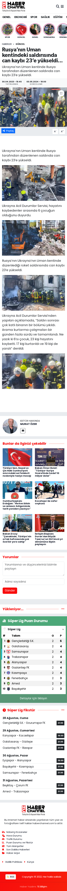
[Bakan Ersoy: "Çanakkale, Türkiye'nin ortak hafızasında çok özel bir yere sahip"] (17, 523)
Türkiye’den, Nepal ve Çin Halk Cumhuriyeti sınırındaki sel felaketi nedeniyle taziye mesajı (17, 471)
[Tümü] (62, 609)
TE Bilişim (42, 886)
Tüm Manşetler (15, 846)
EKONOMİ (20, 17)
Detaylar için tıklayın (33, 698)
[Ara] (57, 6)
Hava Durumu (14, 835)
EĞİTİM (57, 17)
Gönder (10, 590)
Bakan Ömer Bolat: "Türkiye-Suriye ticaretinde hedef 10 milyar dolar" (47, 471)
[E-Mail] (22, 430)
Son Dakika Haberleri (18, 849)
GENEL (6, 17)
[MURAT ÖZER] (10, 426)
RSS (12, 876)
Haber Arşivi (13, 853)
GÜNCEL (20, 44)
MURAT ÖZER (28, 424)
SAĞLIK (45, 17)
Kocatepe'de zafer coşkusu (46, 502)
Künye (30, 861)
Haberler (7, 44)
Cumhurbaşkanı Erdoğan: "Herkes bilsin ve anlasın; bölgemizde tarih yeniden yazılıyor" (17, 504)
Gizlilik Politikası (13, 861)
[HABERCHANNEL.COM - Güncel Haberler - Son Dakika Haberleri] (13, 7)
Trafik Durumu (14, 839)
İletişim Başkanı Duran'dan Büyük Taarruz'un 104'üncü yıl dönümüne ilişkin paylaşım (49, 539)
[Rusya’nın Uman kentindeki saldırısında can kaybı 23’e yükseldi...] (33, 107)
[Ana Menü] (62, 6)
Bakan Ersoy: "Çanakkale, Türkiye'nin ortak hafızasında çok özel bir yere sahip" (17, 537)
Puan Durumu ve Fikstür (19, 842)
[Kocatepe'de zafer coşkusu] (50, 490)
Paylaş (10, 130)
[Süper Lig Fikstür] (62, 710)
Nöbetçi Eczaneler (16, 832)
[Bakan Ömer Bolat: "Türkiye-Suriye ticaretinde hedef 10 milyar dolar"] (50, 457)
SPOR (33, 17)
